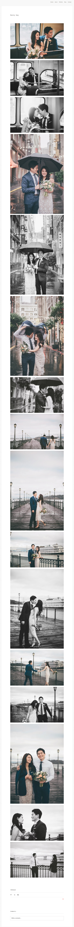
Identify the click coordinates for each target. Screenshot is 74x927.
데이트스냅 (13, 889)
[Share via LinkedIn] (18, 894)
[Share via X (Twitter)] (14, 894)
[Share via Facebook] (11, 894)
